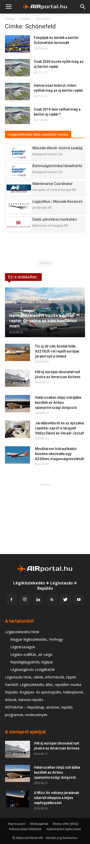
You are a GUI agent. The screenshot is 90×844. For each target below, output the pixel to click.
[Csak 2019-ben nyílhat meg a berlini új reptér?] (17, 115)
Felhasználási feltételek (25, 829)
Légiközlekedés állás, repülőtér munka (38, 134)
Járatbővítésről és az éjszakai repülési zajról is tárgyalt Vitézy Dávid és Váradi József (59, 428)
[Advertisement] (45, 518)
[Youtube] (79, 600)
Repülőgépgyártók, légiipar (31, 662)
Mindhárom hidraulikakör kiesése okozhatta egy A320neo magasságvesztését (59, 454)
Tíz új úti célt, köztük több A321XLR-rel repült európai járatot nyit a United (57, 351)
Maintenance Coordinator (52, 184)
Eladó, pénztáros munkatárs (54, 219)
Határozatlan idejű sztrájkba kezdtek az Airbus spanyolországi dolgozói (58, 402)
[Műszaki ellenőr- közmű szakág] (18, 153)
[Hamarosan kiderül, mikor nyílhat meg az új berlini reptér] (17, 91)
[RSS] (52, 600)
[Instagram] (25, 600)
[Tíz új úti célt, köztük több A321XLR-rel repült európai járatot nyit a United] (17, 352)
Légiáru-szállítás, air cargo (31, 654)
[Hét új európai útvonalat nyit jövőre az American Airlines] (17, 378)
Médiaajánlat (39, 824)
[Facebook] (11, 600)
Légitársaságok (22, 646)
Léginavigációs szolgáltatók (32, 669)
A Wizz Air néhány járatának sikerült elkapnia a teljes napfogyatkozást (56, 798)
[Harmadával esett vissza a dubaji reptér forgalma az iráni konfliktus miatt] (45, 312)
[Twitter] (65, 600)
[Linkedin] (38, 600)
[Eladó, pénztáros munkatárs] (18, 224)
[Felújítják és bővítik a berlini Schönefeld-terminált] (17, 44)
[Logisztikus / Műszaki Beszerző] (18, 206)
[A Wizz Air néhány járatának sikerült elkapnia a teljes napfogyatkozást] (17, 799)
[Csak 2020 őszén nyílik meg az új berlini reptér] (17, 67)
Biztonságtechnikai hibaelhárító (57, 166)
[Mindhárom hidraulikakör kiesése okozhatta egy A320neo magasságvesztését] (17, 455)
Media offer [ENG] (65, 824)
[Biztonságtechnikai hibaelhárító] (18, 171)
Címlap (10, 19)
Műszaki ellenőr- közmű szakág (57, 148)
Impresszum (16, 824)
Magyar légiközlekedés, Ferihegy (36, 639)
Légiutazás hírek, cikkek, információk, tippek (40, 677)
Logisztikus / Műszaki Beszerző (57, 202)
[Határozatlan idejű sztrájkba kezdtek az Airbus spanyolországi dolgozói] (17, 403)
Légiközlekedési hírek (22, 631)
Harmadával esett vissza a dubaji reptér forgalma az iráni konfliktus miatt (43, 320)
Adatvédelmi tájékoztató (63, 829)
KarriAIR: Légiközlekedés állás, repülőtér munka (43, 684)
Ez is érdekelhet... (23, 277)
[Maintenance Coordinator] (18, 188)
